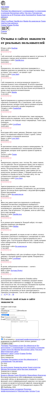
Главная (4, 31)
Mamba (26, 21)
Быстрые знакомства (29, 369)
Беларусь (4, 375)
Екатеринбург (31, 15)
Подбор (16, 25)
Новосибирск (32, 375)
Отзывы (10, 25)
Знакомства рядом (20, 367)
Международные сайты (9, 351)
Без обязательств (15, 11)
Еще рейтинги (12, 23)
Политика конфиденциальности (16, 390)
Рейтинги (5, 9)
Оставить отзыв (7, 343)
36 (13, 294)
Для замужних (17, 361)
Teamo (43, 21)
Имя (2, 317)
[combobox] (22, 311)
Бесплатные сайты (17, 13)
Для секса (28, 13)
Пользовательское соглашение (12, 389)
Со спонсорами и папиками (34, 347)
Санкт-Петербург (20, 375)
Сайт (3, 309)
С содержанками (28, 11)
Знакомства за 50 (7, 15)
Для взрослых (37, 13)
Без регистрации (7, 367)
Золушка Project (16, 270)
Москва (11, 375)
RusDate (14, 48)
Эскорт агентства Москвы (10, 349)
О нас (38, 391)
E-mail (3, 319)
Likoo (3, 21)
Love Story (15, 74)
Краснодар (42, 375)
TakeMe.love (18, 21)
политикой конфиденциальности (28, 339)
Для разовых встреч (16, 345)
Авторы (32, 391)
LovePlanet (9, 21)
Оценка (4, 313)
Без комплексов (35, 21)
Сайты (4, 19)
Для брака (4, 11)
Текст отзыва (6, 337)
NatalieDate (17, 108)
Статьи (3, 25)
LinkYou (4, 23)
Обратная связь (23, 391)
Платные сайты (19, 15)
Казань (39, 15)
